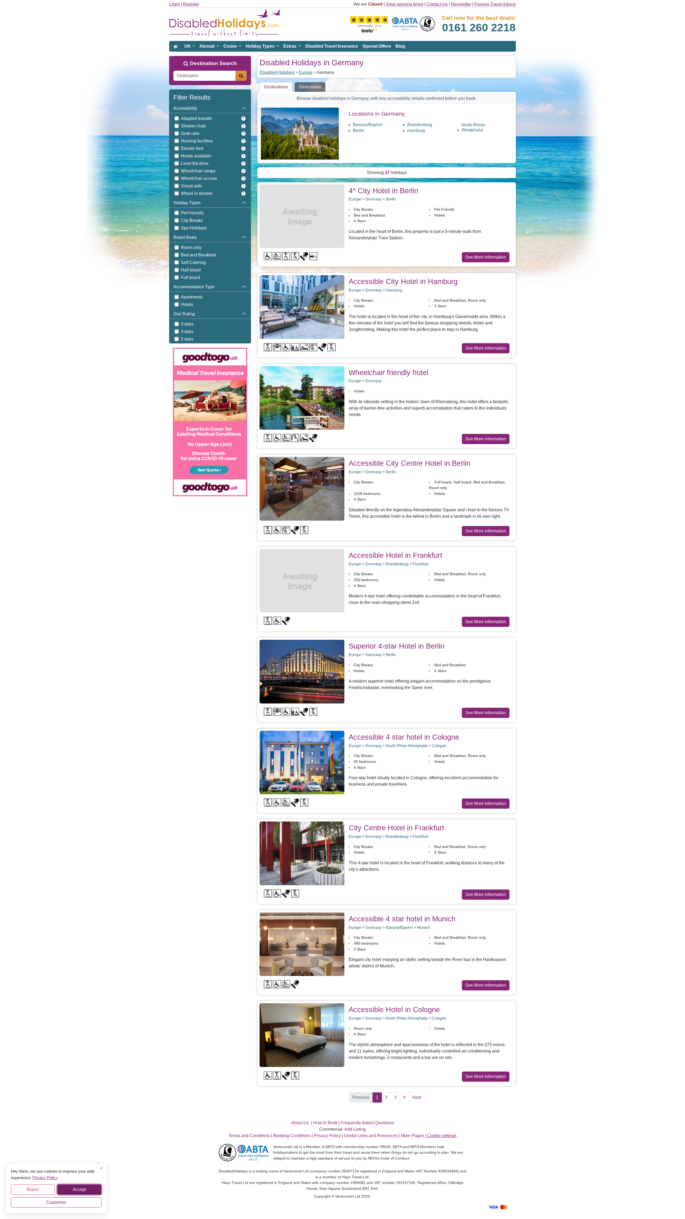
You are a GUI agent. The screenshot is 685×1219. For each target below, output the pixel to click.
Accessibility (185, 108)
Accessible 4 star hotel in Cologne (404, 737)
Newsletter (461, 4)
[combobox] (204, 76)
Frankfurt (420, 564)
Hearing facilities (197, 141)
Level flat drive (194, 163)
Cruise (230, 46)
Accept (79, 1189)
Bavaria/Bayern (367, 124)
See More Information (485, 257)
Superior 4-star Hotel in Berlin (396, 646)
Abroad (207, 46)
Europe (306, 72)
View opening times (404, 4)
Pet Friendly (192, 213)
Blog (400, 46)
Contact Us (437, 4)
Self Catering (193, 262)
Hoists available (196, 156)
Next (416, 1097)
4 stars (187, 331)
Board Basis (185, 237)
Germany (373, 199)
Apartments (192, 297)
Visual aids (191, 186)
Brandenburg (419, 124)
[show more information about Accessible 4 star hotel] (302, 762)
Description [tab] (310, 87)
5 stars (187, 339)
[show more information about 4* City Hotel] (302, 216)
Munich (423, 927)
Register (191, 4)
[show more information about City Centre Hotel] (302, 853)
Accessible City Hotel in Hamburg (403, 281)
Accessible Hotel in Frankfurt (395, 555)
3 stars (187, 324)
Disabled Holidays (277, 72)
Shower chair (193, 126)
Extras (290, 46)
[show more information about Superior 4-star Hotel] (302, 671)
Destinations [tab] (276, 87)
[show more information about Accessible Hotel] (302, 580)
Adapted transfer (196, 118)
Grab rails (190, 133)
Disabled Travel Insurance (331, 46)
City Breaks (192, 220)
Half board (191, 270)
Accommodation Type (194, 287)
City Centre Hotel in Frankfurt (396, 828)
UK (188, 46)
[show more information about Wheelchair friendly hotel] (302, 397)
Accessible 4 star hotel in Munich (402, 919)
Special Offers (377, 46)
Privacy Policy (45, 1177)
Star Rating (184, 314)
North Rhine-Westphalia (474, 127)
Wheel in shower (197, 193)
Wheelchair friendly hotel (388, 372)
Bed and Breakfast (198, 255)
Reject (32, 1189)
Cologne (439, 745)
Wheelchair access (199, 178)
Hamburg (416, 130)
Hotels (187, 304)
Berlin (358, 130)
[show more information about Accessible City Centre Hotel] (302, 488)
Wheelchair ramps (198, 171)
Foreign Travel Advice (495, 4)
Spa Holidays (194, 228)
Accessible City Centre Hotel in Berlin (409, 463)
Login (174, 4)
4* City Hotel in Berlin (383, 191)
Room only (191, 247)
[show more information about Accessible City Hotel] (302, 306)
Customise (56, 1202)
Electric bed (192, 148)
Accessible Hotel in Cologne (394, 1009)
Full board (190, 277)
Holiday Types (261, 46)
